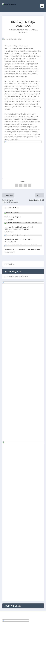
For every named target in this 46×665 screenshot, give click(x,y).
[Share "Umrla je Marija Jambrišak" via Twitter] (21, 185)
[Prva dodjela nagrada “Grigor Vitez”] (23, 235)
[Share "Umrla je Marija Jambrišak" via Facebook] (16, 185)
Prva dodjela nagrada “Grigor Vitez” (18, 239)
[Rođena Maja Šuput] (23, 213)
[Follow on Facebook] (4, 642)
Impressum (6, 631)
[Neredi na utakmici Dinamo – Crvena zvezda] (23, 245)
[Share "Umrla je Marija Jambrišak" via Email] (29, 185)
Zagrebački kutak (22, 30)
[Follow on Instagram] (8, 642)
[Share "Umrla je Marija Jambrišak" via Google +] (25, 185)
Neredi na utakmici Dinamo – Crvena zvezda (22, 249)
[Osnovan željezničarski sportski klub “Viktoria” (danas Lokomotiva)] (23, 223)
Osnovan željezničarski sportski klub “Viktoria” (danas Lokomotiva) (18, 228)
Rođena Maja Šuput (12, 217)
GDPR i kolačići (7, 636)
